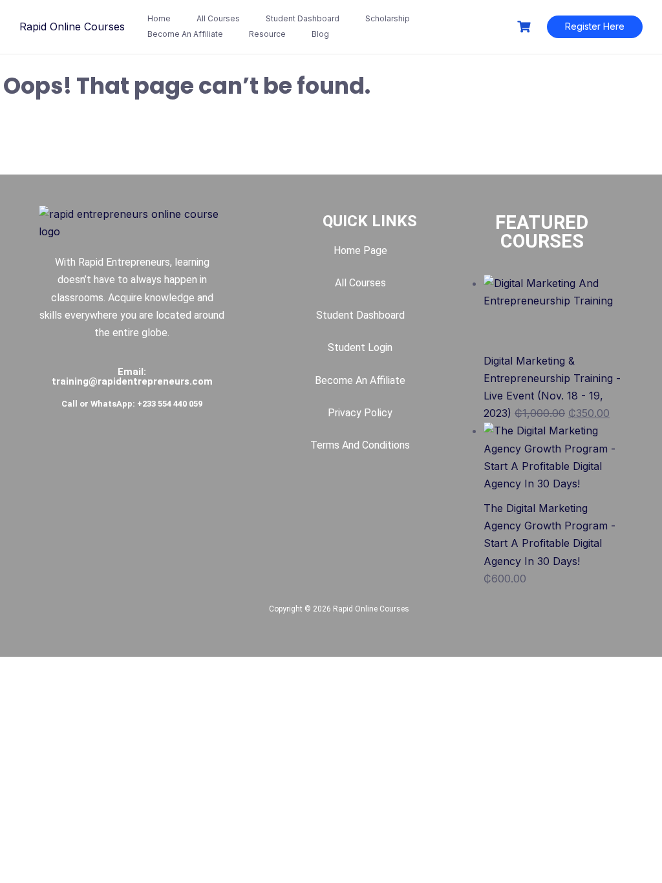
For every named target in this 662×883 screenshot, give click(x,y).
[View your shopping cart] (525, 27)
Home (159, 18)
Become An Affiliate (185, 34)
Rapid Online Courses (72, 26)
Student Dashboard (302, 18)
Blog (320, 34)
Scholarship (387, 18)
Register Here (595, 26)
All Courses (218, 18)
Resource (267, 34)
